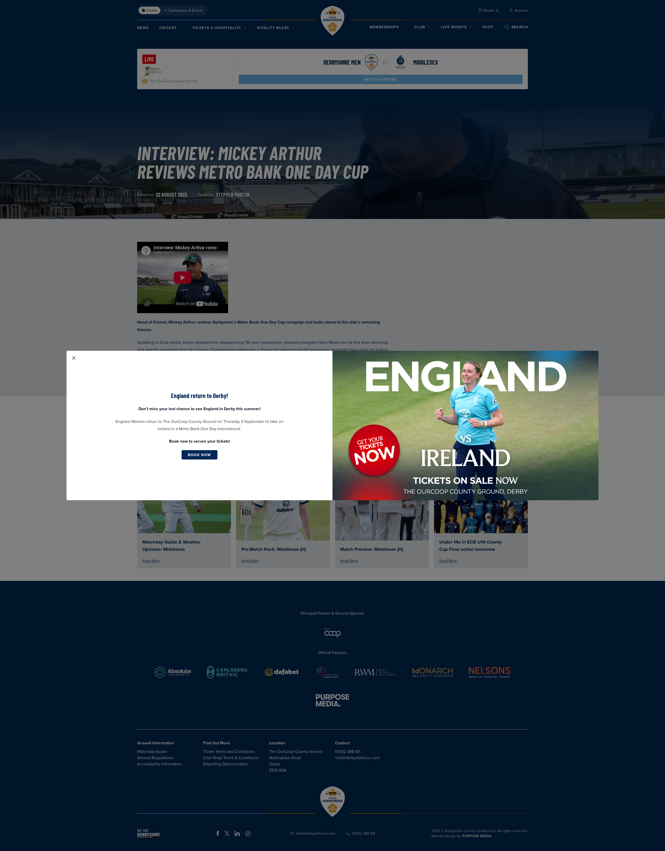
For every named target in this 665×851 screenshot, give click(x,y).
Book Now (199, 454)
